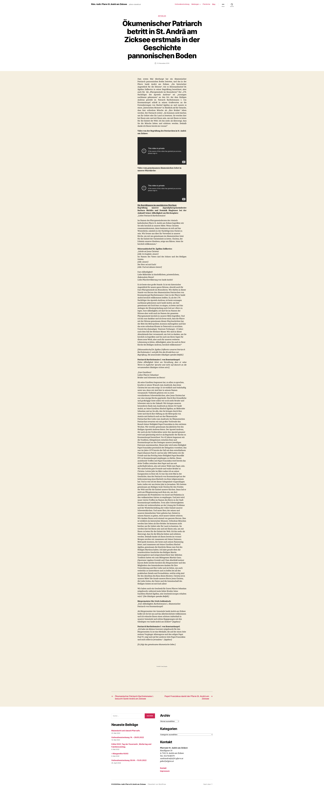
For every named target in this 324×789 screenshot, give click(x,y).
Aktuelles (162, 16)
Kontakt (163, 768)
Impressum (165, 771)
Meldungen (195, 4)
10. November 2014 (163, 63)
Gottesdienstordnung (182, 4)
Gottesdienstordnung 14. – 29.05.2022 (127, 737)
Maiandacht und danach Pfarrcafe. (125, 731)
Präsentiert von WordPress (157, 784)
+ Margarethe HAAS (119, 754)
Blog (213, 4)
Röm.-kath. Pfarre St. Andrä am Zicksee (109, 4)
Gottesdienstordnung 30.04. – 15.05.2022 (128, 760)
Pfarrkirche (206, 4)
